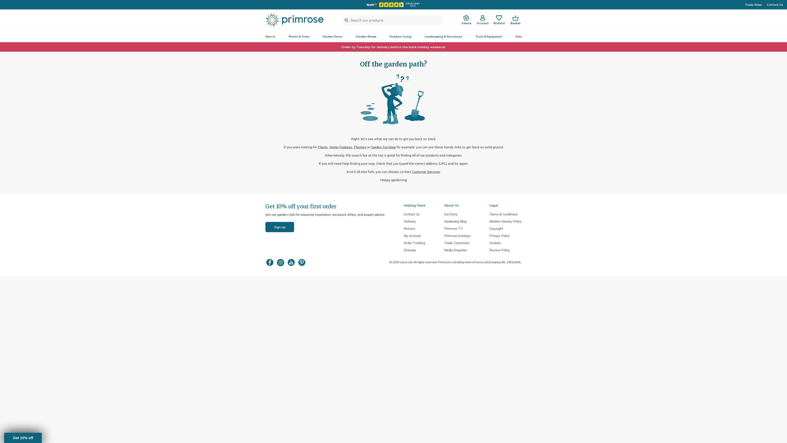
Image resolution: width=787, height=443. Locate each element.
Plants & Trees (299, 36)
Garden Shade (366, 36)
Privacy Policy (499, 236)
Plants (323, 147)
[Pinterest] (302, 262)
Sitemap (410, 250)
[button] (23, 438)
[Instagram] (281, 262)
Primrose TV (453, 229)
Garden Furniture (383, 147)
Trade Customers (457, 243)
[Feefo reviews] (393, 4)
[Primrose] (295, 20)
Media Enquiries (455, 250)
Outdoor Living (400, 36)
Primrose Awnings (457, 236)
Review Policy (499, 250)
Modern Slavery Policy (505, 221)
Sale (518, 36)
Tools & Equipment (488, 36)
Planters (360, 147)
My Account (412, 236)
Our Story (451, 214)
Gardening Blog (455, 221)
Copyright (496, 229)
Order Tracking (414, 243)
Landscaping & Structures (443, 36)
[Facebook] (270, 262)
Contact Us (775, 5)
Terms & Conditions (503, 214)
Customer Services (426, 172)
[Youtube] (292, 262)
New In (270, 36)
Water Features (340, 147)
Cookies (495, 243)
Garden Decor (332, 36)
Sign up (279, 227)
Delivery (410, 221)
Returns (409, 229)
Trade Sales (753, 5)
